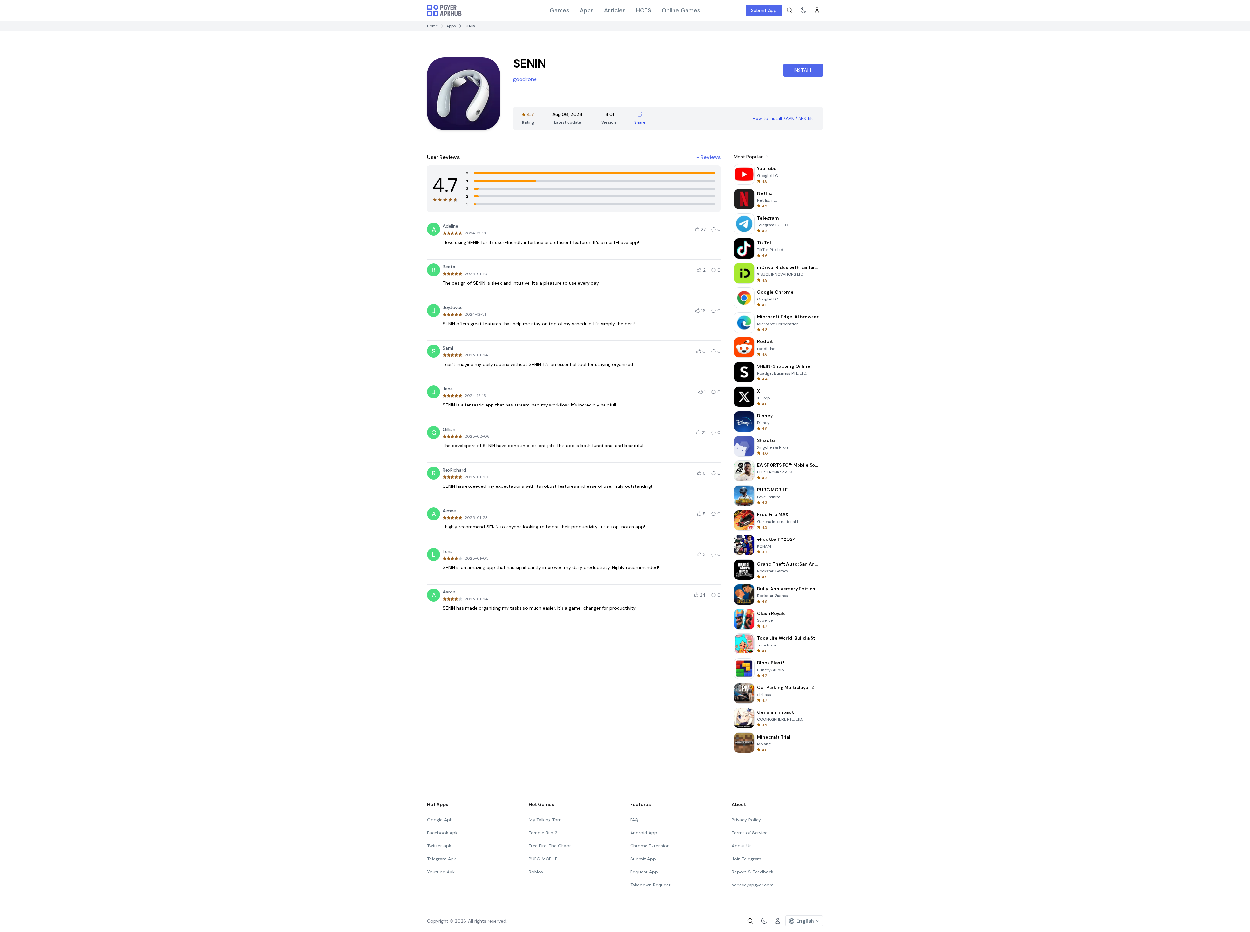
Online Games (681, 10)
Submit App (764, 10)
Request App (644, 872)
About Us (742, 846)
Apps (587, 10)
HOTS (643, 10)
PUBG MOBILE (543, 859)
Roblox (536, 872)
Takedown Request (650, 885)
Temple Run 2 (543, 833)
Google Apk (439, 820)
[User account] (817, 10)
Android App (643, 833)
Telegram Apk (441, 859)
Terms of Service (750, 833)
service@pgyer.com (753, 885)
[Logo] (444, 10)
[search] (790, 10)
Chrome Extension (650, 846)
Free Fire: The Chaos (550, 846)
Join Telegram (746, 859)
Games (559, 10)
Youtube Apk (441, 872)
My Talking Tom (545, 820)
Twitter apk (439, 846)
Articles (615, 10)
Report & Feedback (752, 872)
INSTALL (803, 70)
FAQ (634, 820)
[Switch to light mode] (803, 10)
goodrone (525, 79)
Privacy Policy (746, 820)
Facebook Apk (442, 833)
